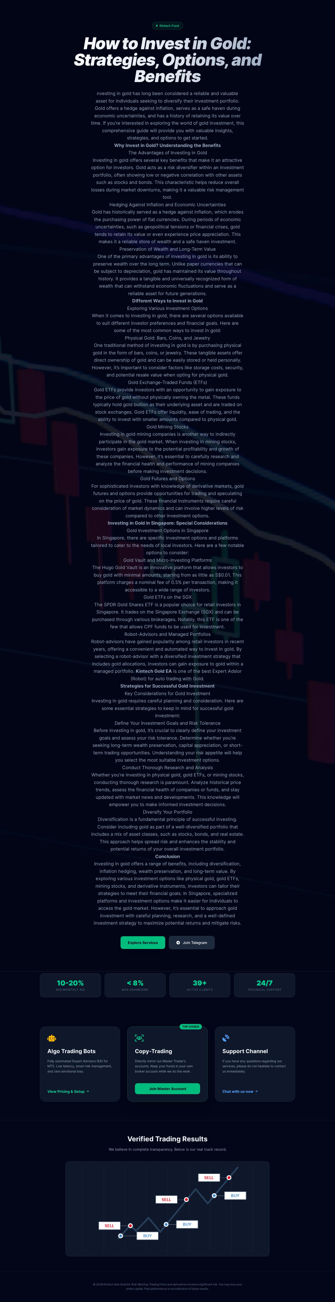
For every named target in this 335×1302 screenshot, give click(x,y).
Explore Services (143, 942)
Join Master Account (167, 1088)
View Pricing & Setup (66, 1091)
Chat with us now (237, 1091)
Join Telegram (194, 942)
